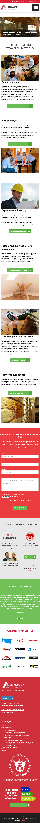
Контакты (4, 750)
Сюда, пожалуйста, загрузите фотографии (13, 494)
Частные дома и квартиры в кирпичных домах (19, 743)
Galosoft (23, 820)
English (23, 2)
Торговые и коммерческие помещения (17, 735)
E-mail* (3, 461)
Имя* (2, 453)
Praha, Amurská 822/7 (8, 712)
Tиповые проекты (10, 730)
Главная (3, 725)
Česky (16, 2)
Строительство (6, 728)
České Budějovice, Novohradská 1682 (12, 710)
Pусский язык (32, 2)
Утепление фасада (10, 745)
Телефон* (4, 469)
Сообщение (4, 477)
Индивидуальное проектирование (15, 733)
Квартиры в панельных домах (14, 740)
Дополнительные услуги (9, 748)
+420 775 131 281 (13, 703)
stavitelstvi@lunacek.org (14, 706)
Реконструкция (6, 738)
